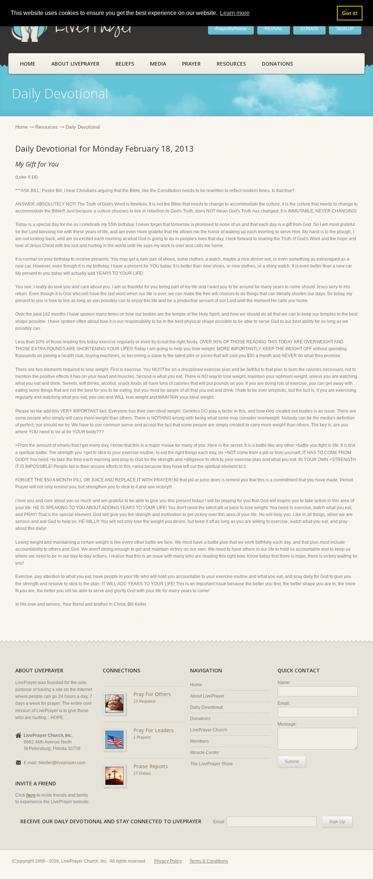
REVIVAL (273, 28)
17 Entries (142, 773)
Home (27, 63)
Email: (284, 703)
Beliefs (124, 63)
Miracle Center (204, 752)
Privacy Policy (168, 861)
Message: (287, 724)
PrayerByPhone (231, 28)
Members (199, 741)
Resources (231, 63)
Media (158, 63)
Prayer (191, 63)
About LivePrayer (75, 63)
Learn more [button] (235, 13)
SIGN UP (345, 28)
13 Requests (144, 701)
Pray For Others (152, 694)
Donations (277, 63)
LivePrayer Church (208, 729)
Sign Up (337, 821)
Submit (292, 761)
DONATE (309, 28)
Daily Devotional (206, 707)
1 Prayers (142, 737)
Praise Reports (150, 766)
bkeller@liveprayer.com (62, 762)
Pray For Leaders (153, 730)
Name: (284, 682)
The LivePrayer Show (211, 763)
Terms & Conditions (208, 861)
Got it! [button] (350, 13)
